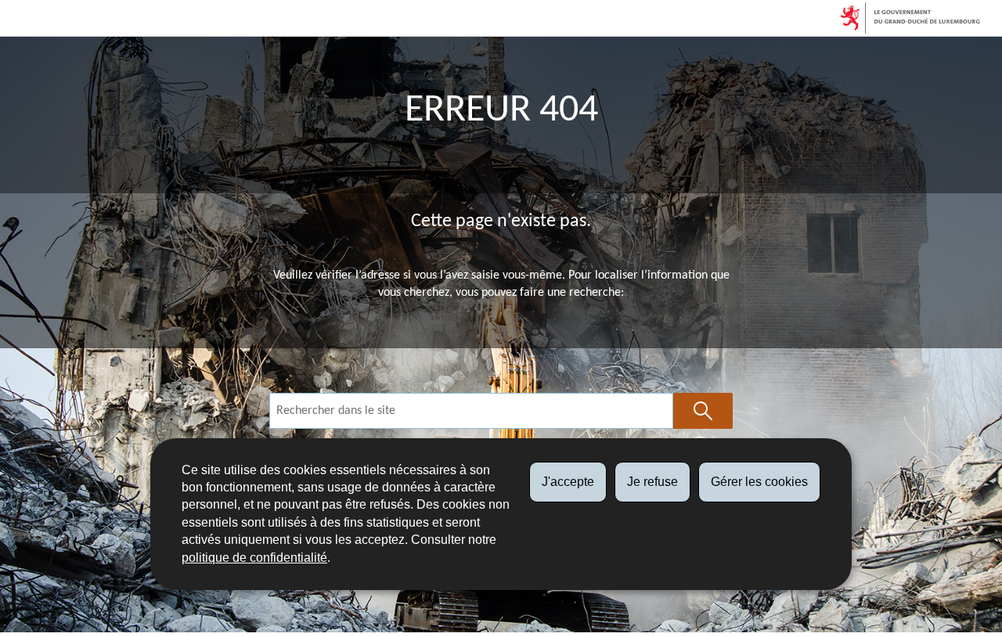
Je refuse (652, 481)
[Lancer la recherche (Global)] (703, 411)
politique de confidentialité (254, 557)
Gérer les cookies (759, 481)
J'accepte (568, 481)
